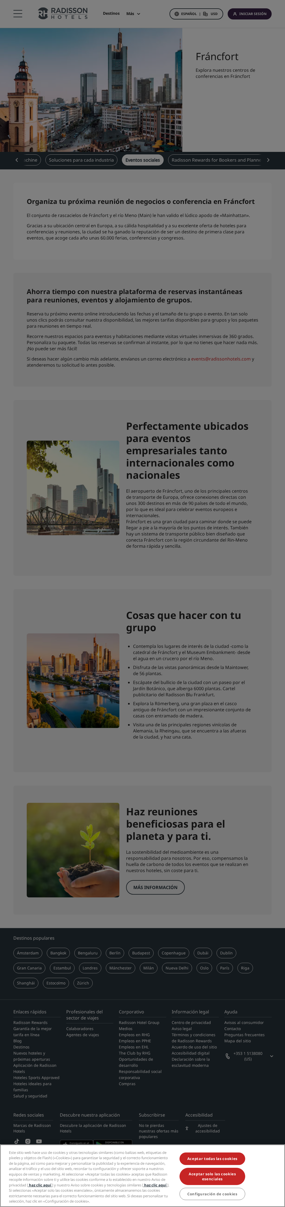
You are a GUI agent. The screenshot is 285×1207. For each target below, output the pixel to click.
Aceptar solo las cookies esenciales (212, 1176)
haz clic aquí (40, 1185)
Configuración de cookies (212, 1193)
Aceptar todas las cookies (212, 1158)
